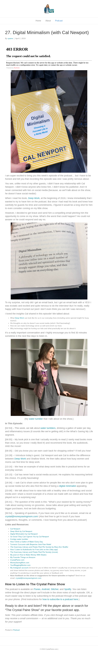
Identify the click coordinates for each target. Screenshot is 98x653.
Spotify (67, 589)
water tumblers (48, 428)
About (48, 21)
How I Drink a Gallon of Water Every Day (26, 542)
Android (46, 589)
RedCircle (17, 68)
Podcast (59, 21)
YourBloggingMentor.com (20, 565)
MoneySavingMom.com (19, 563)
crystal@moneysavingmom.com (28, 578)
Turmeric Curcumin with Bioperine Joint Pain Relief (30, 544)
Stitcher (54, 589)
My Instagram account (19, 568)
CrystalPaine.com (17, 560)
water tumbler (36, 419)
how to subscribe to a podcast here (60, 599)
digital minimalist (67, 486)
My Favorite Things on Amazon (22, 557)
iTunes (36, 589)
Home (38, 21)
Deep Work (34, 198)
